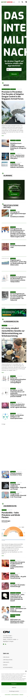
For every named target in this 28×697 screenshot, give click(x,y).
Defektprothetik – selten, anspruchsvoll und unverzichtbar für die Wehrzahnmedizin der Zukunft (17, 598)
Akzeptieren (14, 684)
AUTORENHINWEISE (8, 667)
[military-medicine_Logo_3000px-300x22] (8, 2)
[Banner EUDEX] (14, 316)
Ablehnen (14, 687)
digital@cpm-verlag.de (8, 641)
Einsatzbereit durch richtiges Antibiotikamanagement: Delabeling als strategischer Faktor (18, 146)
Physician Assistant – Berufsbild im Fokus (16, 474)
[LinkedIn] (3, 644)
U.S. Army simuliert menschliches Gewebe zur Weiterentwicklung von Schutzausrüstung (13, 332)
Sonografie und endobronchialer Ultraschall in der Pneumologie (18, 495)
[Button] (26, 2)
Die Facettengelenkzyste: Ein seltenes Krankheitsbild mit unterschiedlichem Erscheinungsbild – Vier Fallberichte (18, 297)
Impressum (21, 694)
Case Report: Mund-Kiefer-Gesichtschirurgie (17, 585)
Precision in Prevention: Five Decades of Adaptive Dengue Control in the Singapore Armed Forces (13, 95)
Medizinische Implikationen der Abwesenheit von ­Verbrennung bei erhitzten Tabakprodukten (18, 279)
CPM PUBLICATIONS (7, 660)
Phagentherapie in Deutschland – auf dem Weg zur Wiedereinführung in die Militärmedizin (18, 262)
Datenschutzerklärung (15, 694)
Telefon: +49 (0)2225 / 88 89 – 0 (10, 639)
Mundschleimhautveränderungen (18, 246)
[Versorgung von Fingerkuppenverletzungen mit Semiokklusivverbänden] (5, 213)
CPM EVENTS (6, 662)
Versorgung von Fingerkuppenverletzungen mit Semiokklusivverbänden (18, 214)
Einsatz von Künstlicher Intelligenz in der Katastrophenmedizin (17, 416)
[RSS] (5, 644)
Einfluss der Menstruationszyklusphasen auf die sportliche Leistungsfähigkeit (18, 380)
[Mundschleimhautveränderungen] (5, 246)
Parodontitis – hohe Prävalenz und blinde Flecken (11, 515)
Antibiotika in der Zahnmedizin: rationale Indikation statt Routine (17, 165)
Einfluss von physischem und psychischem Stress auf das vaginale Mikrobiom (18, 405)
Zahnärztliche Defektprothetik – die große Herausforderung (18, 576)
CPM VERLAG (6, 657)
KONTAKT (5, 665)
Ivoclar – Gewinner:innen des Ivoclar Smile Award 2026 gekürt (17, 156)
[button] (26, 671)
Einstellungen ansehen (14, 691)
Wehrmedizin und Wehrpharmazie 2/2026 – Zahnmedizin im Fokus (17, 621)
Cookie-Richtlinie (8, 694)
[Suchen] (8, 69)
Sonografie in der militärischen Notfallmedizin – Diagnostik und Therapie (18, 487)
